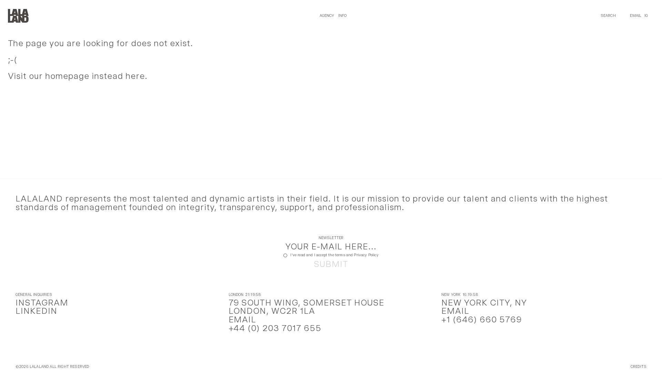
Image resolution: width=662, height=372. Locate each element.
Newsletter (331, 238)
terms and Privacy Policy (357, 255)
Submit (331, 264)
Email (635, 15)
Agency (327, 15)
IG (646, 15)
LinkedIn (36, 311)
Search (608, 15)
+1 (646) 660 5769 (481, 319)
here (135, 76)
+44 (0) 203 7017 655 (275, 328)
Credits (638, 367)
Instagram (42, 303)
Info (342, 15)
